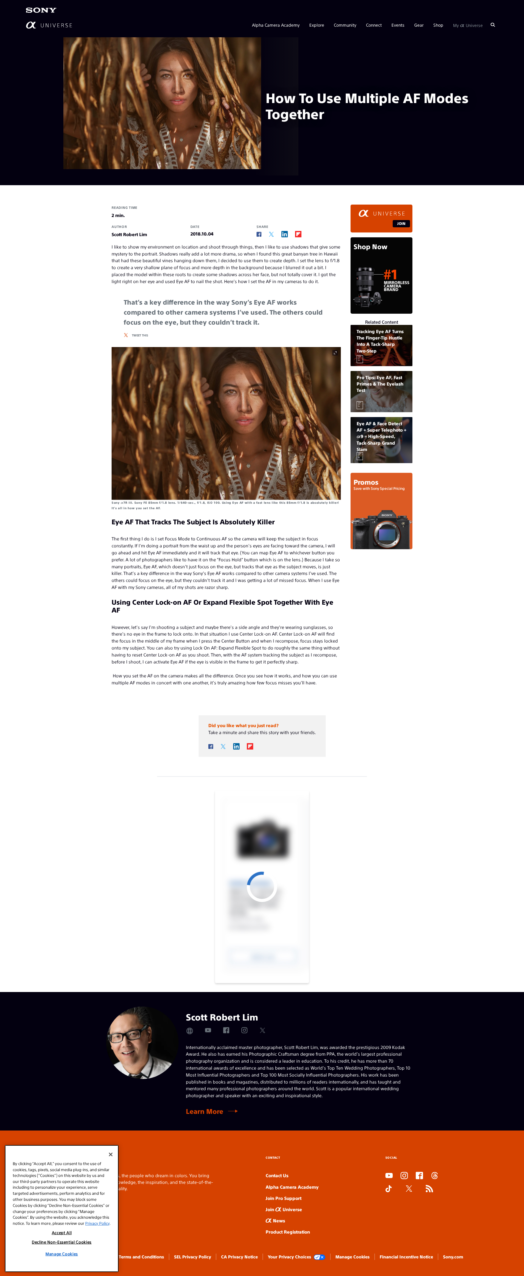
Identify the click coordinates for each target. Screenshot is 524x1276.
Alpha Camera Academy (276, 25)
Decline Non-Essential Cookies (62, 1241)
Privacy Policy (97, 1223)
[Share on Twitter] (271, 234)
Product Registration (288, 1231)
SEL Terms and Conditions (137, 1256)
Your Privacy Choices (289, 1256)
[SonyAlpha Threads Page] (434, 1176)
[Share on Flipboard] (298, 234)
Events (398, 25)
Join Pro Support (283, 1198)
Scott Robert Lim (129, 234)
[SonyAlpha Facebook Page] (419, 1176)
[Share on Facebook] (259, 234)
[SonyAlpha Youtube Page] (389, 1176)
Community (345, 25)
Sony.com (453, 1256)
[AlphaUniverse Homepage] (49, 25)
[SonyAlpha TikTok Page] (388, 1189)
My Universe (468, 25)
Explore (316, 25)
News (278, 1220)
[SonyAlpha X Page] (409, 1189)
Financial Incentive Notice (406, 1256)
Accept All (62, 1232)
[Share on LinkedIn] (284, 234)
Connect (374, 25)
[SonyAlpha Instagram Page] (404, 1176)
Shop (438, 25)
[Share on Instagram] (244, 1030)
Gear (419, 25)
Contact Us (277, 1175)
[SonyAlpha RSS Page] (429, 1189)
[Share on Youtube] (208, 1030)
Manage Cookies (352, 1256)
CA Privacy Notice (239, 1256)
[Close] (110, 1154)
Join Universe (284, 1209)
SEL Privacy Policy (192, 1256)
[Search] (493, 25)
